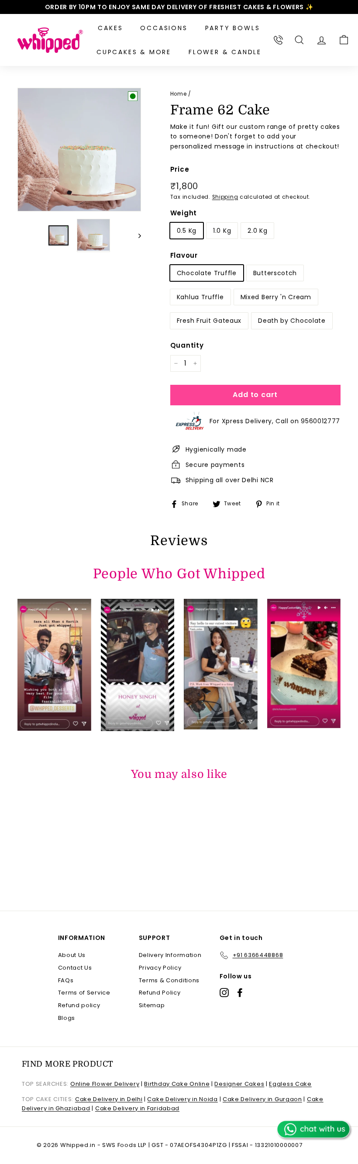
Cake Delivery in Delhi (108, 1099)
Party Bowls (232, 28)
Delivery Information (170, 955)
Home (178, 93)
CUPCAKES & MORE (133, 52)
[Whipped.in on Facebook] (239, 992)
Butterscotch (275, 273)
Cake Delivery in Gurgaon (262, 1099)
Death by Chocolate (292, 320)
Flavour (184, 255)
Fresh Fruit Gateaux (209, 320)
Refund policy (79, 1005)
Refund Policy (160, 992)
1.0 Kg (222, 230)
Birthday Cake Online (177, 1084)
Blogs (67, 1018)
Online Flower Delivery (104, 1084)
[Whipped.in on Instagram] (224, 992)
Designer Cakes (239, 1084)
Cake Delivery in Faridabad (137, 1108)
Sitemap (152, 1005)
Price (179, 169)
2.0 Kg (257, 230)
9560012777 (320, 421)
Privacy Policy (160, 968)
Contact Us (75, 968)
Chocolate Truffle (207, 273)
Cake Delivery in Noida (182, 1099)
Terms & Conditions (169, 980)
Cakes (110, 28)
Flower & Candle (225, 52)
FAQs (66, 980)
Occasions (163, 28)
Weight (183, 213)
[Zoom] (79, 149)
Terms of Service (84, 992)
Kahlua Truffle (200, 297)
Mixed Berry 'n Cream (276, 297)
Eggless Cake (290, 1084)
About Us (72, 955)
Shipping (225, 196)
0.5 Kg (186, 230)
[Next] (135, 235)
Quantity (187, 345)
